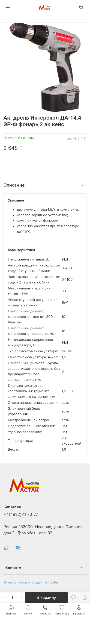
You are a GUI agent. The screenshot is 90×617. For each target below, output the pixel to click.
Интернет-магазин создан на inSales (31, 582)
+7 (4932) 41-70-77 (20, 514)
